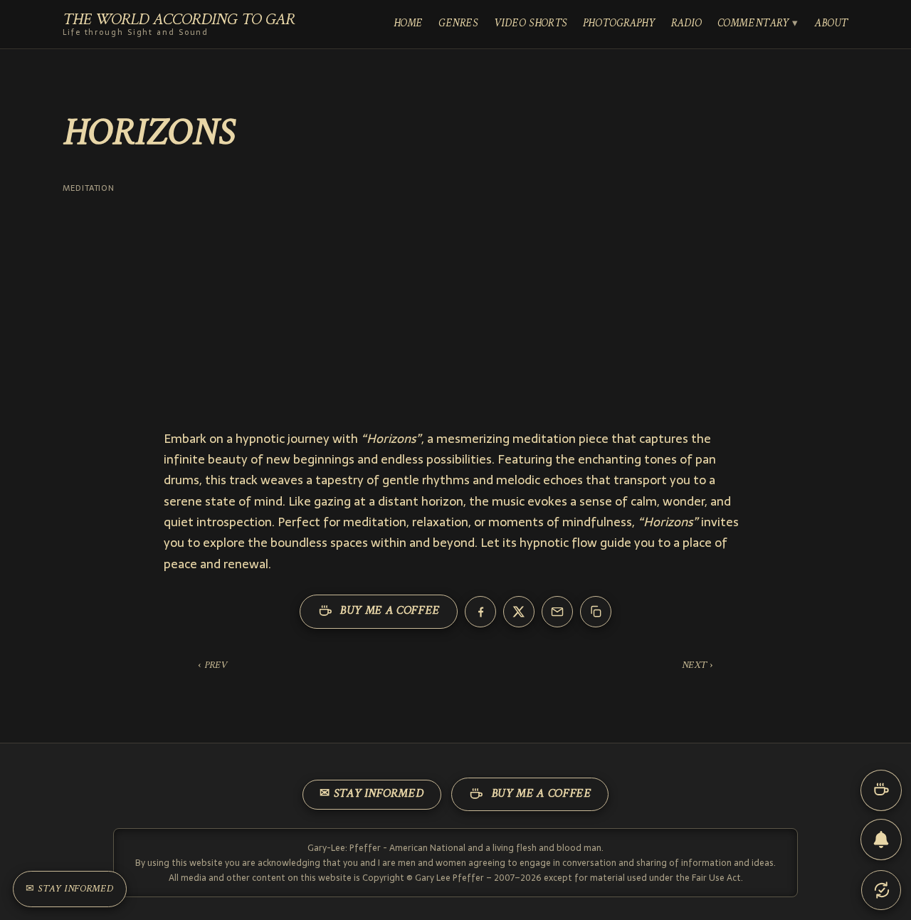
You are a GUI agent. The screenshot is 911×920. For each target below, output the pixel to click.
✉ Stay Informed (371, 794)
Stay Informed (70, 889)
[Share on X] (519, 611)
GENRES (458, 24)
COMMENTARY (753, 24)
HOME (408, 24)
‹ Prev (212, 665)
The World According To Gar (179, 24)
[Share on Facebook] (480, 611)
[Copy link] (595, 611)
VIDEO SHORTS (530, 24)
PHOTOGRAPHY (619, 24)
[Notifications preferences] (881, 839)
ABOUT (831, 24)
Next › (697, 665)
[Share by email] (557, 611)
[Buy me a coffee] (881, 790)
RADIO (686, 24)
